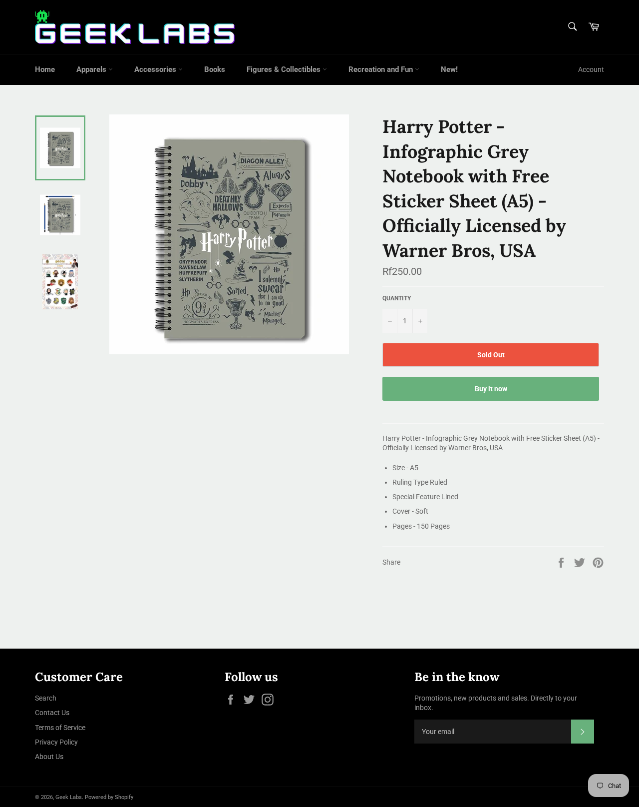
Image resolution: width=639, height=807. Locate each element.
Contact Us (52, 713)
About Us (49, 757)
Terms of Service (60, 728)
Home (45, 69)
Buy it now (491, 389)
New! (449, 69)
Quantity (396, 298)
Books (214, 69)
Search (45, 698)
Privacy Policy (56, 742)
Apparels (92, 69)
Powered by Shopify (109, 797)
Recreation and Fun (381, 69)
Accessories (156, 69)
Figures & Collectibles (284, 69)
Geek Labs (68, 797)
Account (591, 69)
